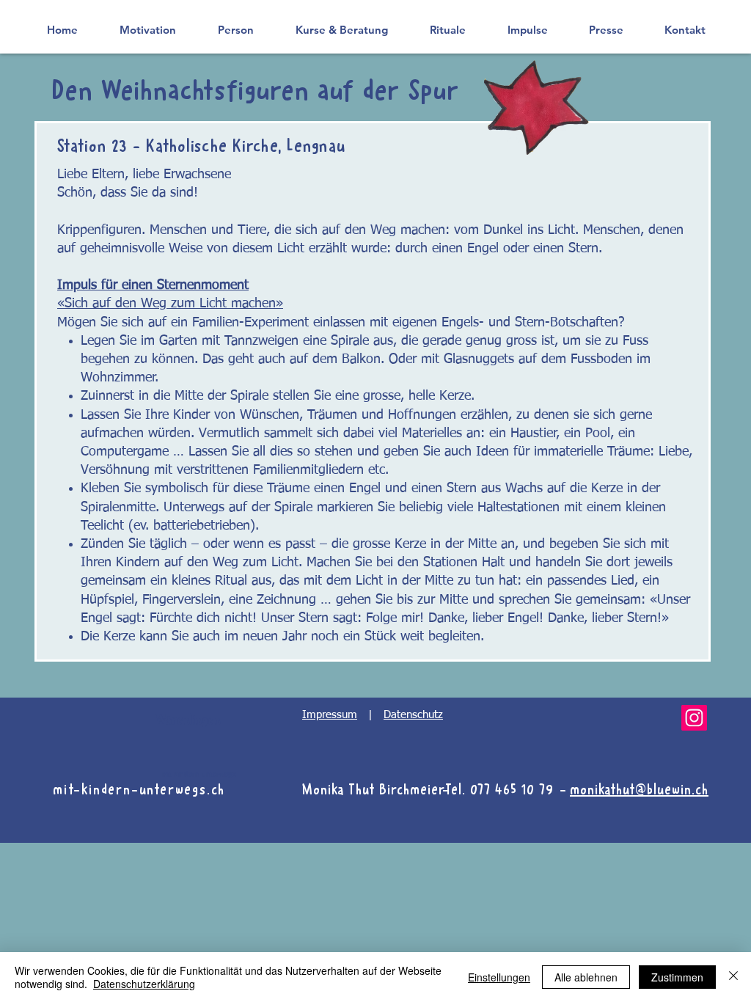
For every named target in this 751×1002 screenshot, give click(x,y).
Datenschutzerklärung (144, 983)
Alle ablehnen (586, 977)
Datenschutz (413, 714)
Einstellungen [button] (499, 977)
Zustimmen (677, 977)
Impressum (329, 714)
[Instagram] (694, 718)
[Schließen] (733, 977)
